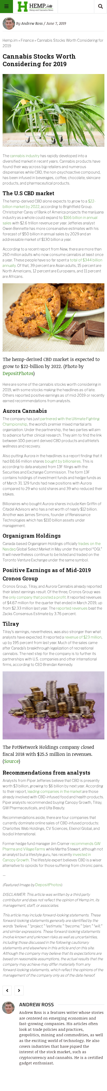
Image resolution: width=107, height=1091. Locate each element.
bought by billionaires (63, 461)
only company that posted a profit (37, 597)
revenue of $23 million (83, 637)
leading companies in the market (55, 791)
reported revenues (72, 608)
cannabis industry (24, 156)
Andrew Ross (32, 23)
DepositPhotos (18, 373)
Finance (27, 40)
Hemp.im (10, 40)
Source (11, 761)
